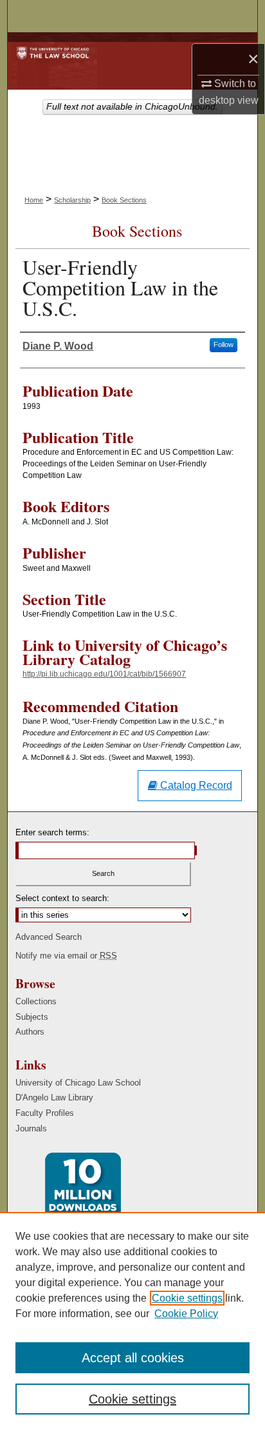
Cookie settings (187, 1298)
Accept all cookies (133, 1358)
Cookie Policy (186, 1313)
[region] (132, 1321)
